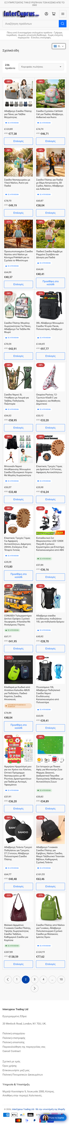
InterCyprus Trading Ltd (23, 1109)
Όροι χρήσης (10, 1065)
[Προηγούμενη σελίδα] (8, 979)
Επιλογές (18, 141)
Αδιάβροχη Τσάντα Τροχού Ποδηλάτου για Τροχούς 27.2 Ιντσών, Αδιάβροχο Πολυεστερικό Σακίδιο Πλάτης (18, 853)
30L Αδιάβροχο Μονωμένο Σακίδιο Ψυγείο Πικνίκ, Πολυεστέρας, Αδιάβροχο (50, 326)
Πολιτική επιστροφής (14, 1037)
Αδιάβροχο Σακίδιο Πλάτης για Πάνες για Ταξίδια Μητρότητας (18, 114)
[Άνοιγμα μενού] (62, 14)
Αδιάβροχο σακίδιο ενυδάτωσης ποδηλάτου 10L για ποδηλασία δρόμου (50, 618)
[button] (58, 46)
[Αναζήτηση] (62, 23)
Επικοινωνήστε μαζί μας (16, 1070)
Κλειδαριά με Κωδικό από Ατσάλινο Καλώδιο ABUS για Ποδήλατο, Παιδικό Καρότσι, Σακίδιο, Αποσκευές (17, 693)
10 (61, 979)
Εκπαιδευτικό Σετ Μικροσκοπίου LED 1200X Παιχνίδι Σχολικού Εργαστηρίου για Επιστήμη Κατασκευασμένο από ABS (50, 544)
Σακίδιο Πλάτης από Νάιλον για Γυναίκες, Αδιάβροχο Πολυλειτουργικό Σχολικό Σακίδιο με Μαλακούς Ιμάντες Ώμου (50, 931)
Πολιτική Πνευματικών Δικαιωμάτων (23, 1074)
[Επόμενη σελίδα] (34, 988)
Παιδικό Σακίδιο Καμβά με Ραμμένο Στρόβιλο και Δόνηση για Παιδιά (49, 254)
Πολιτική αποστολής (14, 1042)
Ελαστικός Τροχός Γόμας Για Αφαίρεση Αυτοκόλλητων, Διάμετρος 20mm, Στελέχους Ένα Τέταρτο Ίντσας (17, 544)
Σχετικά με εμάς (11, 1061)
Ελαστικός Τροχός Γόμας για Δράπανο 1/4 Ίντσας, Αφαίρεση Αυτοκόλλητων (49, 469)
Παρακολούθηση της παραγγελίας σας (24, 1046)
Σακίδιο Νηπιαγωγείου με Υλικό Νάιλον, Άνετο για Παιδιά (17, 182)
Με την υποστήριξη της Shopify (50, 1109)
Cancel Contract (12, 1051)
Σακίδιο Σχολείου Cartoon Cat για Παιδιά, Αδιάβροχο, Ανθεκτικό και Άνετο (49, 114)
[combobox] (34, 23)
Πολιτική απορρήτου (14, 1033)
